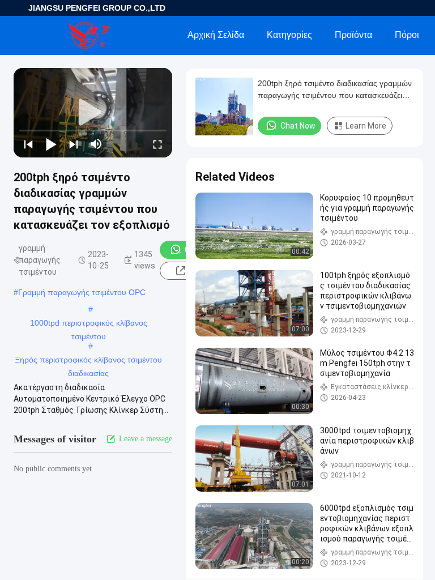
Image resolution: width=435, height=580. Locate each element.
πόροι (407, 35)
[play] (93, 113)
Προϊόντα (353, 35)
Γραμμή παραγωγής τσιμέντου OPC (82, 292)
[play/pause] (51, 143)
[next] (73, 143)
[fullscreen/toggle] (157, 143)
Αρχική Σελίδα (215, 35)
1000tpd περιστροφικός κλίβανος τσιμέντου (88, 324)
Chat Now (297, 125)
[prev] (28, 143)
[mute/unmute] (96, 143)
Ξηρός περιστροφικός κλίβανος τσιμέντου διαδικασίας (88, 360)
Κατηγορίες (289, 35)
